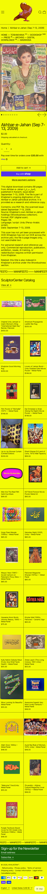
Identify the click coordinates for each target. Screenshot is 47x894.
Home (4, 28)
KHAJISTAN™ (13, 865)
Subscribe (6, 857)
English (4, 888)
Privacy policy (20, 868)
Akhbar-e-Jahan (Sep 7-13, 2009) (27, 28)
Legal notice (37, 870)
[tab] (1, 114)
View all (5, 285)
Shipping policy (7, 870)
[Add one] (11, 149)
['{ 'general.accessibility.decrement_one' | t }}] (2, 149)
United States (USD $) (21, 888)
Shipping (4, 137)
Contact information (23, 870)
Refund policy (7, 868)
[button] (40, 12)
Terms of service (34, 868)
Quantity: (5, 144)
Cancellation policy (8, 873)
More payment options (23, 180)
